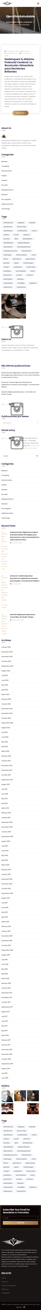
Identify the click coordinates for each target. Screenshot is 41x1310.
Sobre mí (5, 1282)
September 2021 (7, 780)
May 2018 (4, 969)
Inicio (4, 1278)
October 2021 (6, 775)
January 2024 (6, 647)
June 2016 (4, 1078)
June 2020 (4, 851)
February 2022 (6, 756)
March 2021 (5, 808)
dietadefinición (8, 243)
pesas (33, 271)
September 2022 (7, 723)
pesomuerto (8, 275)
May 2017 (4, 1026)
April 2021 (4, 803)
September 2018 (7, 950)
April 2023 (4, 690)
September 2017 (7, 1007)
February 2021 (6, 813)
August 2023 (5, 671)
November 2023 (6, 657)
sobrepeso (32, 283)
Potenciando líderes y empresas (19, 22)
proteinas (30, 275)
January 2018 (5, 988)
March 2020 (5, 865)
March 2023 (5, 694)
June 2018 (4, 964)
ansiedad (32, 223)
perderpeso (7, 271)
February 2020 (6, 870)
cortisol (34, 231)
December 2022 (6, 709)
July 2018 (4, 960)
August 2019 (5, 898)
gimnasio (6, 263)
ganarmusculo (30, 259)
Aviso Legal (35, 445)
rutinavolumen (8, 283)
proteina (19, 275)
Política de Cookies (30, 448)
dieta (16, 239)
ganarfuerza (17, 259)
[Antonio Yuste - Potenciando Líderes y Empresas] (7, 3)
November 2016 (6, 1054)
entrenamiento (26, 251)
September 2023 (7, 666)
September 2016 (7, 1064)
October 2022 (6, 718)
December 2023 (7, 652)
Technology (5, 209)
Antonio (27, 51)
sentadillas (21, 283)
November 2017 (6, 997)
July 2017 (4, 1016)
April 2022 (4, 746)
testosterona (21, 287)
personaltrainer (21, 271)
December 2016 (6, 1049)
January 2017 (5, 1045)
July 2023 (4, 675)
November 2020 (6, 827)
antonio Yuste (21, 227)
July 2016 (4, 1073)
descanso (7, 239)
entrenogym (8, 255)
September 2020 (7, 836)
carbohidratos (8, 231)
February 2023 (6, 699)
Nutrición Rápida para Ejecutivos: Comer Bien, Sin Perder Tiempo (18, 393)
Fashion (4, 176)
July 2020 (4, 846)
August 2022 (5, 728)
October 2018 (6, 945)
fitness (6, 259)
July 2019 (4, 903)
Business (4, 161)
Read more (20, 113)
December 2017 (6, 993)
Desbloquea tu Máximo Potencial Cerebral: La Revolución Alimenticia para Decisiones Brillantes (19, 65)
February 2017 (6, 1040)
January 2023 (6, 704)
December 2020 (7, 822)
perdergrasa (18, 267)
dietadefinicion (27, 239)
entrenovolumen (21, 255)
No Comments (26, 53)
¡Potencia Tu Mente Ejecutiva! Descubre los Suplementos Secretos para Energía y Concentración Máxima (20, 384)
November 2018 (6, 941)
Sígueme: (19, 1307)
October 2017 (6, 1002)
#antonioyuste (8, 223)
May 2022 (4, 742)
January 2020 (6, 874)
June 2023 (4, 680)
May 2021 (4, 799)
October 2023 (6, 661)
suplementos (8, 287)
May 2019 (4, 912)
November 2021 (6, 770)
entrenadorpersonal (23, 247)
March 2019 (5, 922)
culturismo (26, 235)
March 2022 (5, 751)
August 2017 (5, 1012)
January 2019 (5, 931)
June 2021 (4, 794)
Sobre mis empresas (9, 1285)
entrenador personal (10, 251)
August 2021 (5, 784)
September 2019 (7, 893)
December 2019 (6, 879)
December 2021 (6, 765)
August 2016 (5, 1068)
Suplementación (7, 204)
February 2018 (6, 983)
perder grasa (31, 267)
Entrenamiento (6, 171)
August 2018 (5, 955)
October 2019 (6, 888)
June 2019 (4, 907)
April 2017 (4, 1031)
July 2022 (4, 732)
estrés (34, 255)
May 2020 (4, 855)
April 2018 (4, 974)
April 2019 (4, 917)
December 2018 (6, 936)
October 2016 (6, 1059)
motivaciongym (28, 263)
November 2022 (6, 713)
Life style (4, 185)
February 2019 (6, 926)
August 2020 (5, 841)
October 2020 (6, 832)
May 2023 (4, 685)
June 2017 (4, 1021)
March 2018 (5, 978)
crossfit (16, 235)
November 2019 (6, 884)
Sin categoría (6, 199)
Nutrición (4, 195)
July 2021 (4, 789)
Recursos (5, 1289)
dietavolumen (8, 247)
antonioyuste (8, 227)
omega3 (6, 267)
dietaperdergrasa (23, 243)
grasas (16, 263)
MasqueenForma (11, 53)
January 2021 (5, 818)
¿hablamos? (6, 1293)
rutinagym (20, 279)
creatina (6, 235)
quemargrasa (8, 279)
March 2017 (5, 1035)
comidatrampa (22, 231)
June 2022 (4, 737)
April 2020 (4, 860)
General (4, 180)
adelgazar (21, 223)
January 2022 (6, 761)
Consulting (5, 166)
